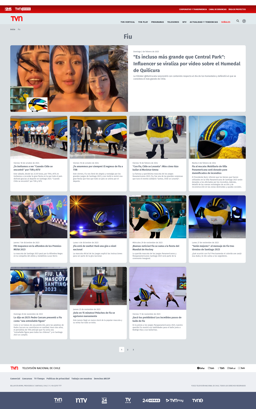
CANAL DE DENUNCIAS (218, 9)
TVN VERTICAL (128, 21)
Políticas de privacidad (58, 378)
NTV (185, 21)
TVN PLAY (143, 21)
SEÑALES (225, 21)
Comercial (15, 378)
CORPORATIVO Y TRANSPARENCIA (193, 9)
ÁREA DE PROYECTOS (237, 9)
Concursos (27, 378)
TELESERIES (173, 21)
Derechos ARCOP (102, 378)
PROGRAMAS (157, 21)
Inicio (12, 29)
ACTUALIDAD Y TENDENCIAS (204, 21)
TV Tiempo (39, 378)
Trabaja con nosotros (81, 378)
